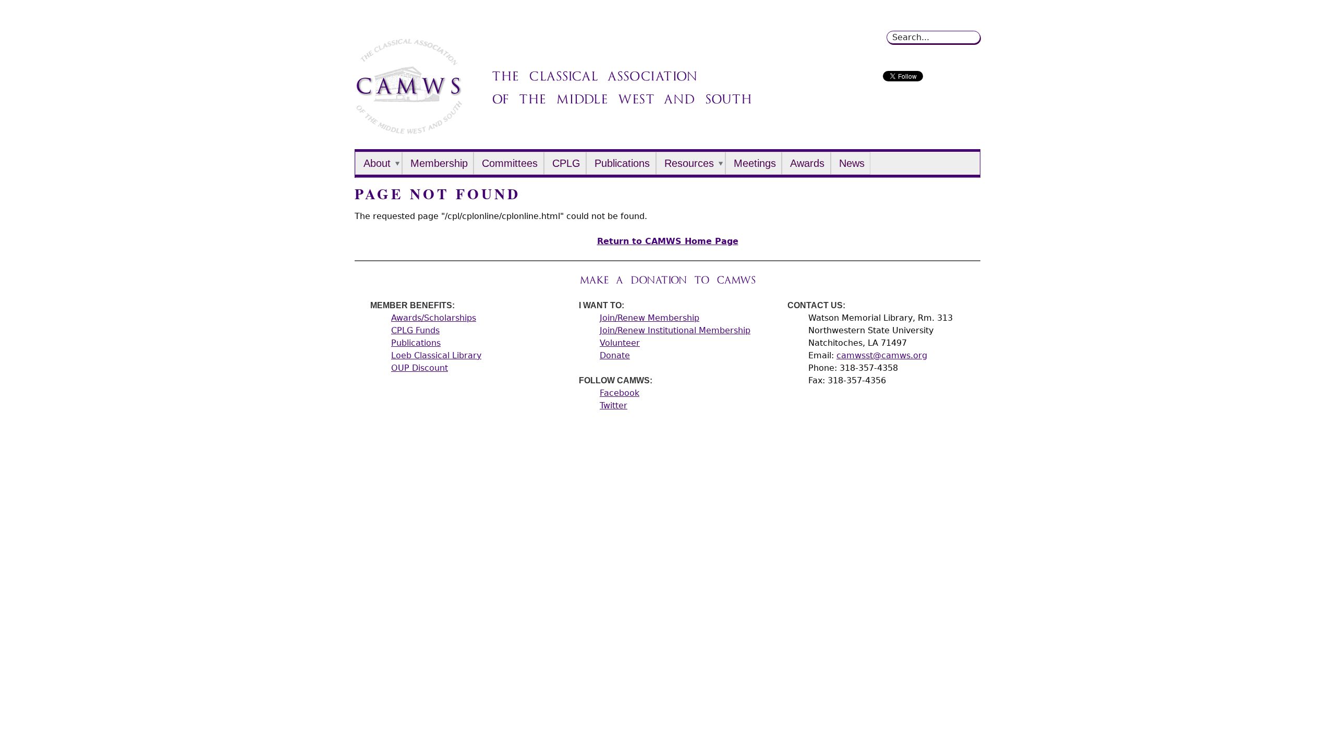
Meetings (755, 163)
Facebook (619, 393)
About (377, 163)
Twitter (613, 405)
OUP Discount (419, 368)
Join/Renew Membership (649, 318)
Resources (689, 163)
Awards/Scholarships (433, 318)
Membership (439, 163)
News (852, 163)
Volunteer (620, 343)
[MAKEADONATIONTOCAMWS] (667, 279)
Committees (510, 163)
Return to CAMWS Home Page (667, 241)
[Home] (409, 130)
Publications (622, 163)
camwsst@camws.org (881, 355)
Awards (807, 163)
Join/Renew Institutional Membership (675, 330)
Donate (615, 355)
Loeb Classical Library (436, 355)
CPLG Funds (415, 330)
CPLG (566, 163)
